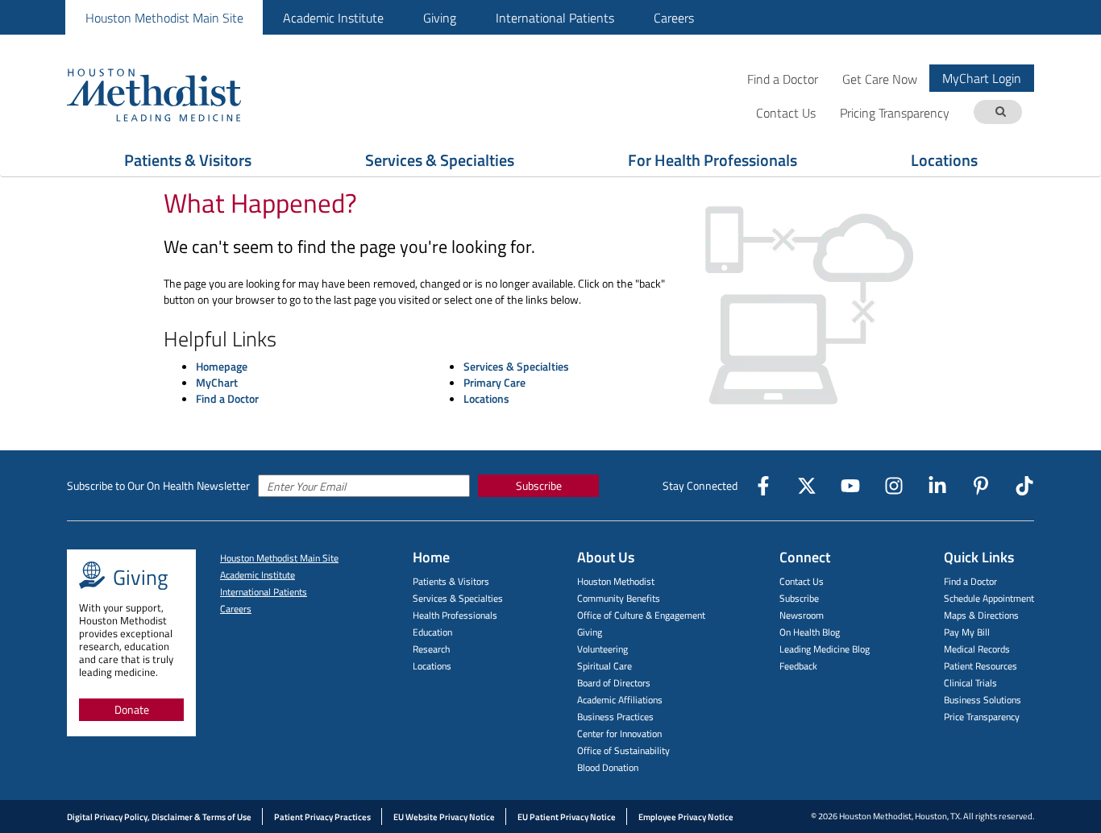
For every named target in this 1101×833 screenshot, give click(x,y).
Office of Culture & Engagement (641, 615)
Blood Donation (607, 767)
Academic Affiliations (620, 699)
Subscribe (539, 485)
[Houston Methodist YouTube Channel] (850, 485)
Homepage (221, 366)
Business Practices (615, 716)
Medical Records (977, 649)
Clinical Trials (970, 682)
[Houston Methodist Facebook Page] (763, 485)
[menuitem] (164, 17)
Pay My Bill (967, 632)
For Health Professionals (712, 159)
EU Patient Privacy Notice (566, 816)
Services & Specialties (439, 159)
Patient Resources (980, 665)
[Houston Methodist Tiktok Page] (1024, 485)
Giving (439, 17)
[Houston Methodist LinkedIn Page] (937, 485)
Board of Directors (613, 682)
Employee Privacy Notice (685, 816)
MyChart (217, 382)
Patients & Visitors (187, 159)
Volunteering (602, 649)
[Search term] (1000, 112)
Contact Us (801, 581)
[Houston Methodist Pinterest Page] (981, 485)
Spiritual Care (604, 665)
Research (431, 649)
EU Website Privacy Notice (444, 816)
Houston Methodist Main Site (164, 17)
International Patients (555, 17)
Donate (131, 709)
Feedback (798, 665)
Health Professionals (455, 615)
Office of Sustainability (623, 750)
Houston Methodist (615, 581)
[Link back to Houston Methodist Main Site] (176, 94)
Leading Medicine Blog (824, 649)
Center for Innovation (619, 733)
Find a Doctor (782, 78)
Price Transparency (982, 716)
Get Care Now (879, 78)
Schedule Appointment (989, 598)
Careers (674, 17)
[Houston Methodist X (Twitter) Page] (806, 485)
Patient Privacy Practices (322, 816)
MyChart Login (981, 78)
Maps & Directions (981, 615)
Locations (944, 159)
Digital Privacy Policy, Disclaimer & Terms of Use (159, 816)
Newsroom (801, 615)
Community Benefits (618, 598)
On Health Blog (809, 632)
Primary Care (494, 382)
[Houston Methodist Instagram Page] (894, 485)
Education (432, 632)
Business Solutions (982, 699)
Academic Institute (333, 17)
